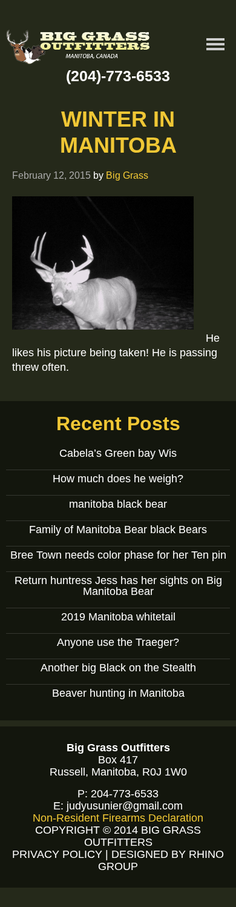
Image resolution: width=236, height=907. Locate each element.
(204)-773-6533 (118, 75)
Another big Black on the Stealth (118, 668)
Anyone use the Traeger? (118, 642)
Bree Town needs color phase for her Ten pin (118, 555)
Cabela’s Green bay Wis (118, 453)
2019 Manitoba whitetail (118, 617)
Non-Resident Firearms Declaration (118, 818)
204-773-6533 (125, 794)
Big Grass (127, 175)
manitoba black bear (118, 504)
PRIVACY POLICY (57, 854)
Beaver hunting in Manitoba (118, 693)
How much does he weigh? (118, 479)
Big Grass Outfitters (78, 48)
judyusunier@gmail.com (125, 806)
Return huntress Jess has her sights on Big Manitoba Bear (118, 585)
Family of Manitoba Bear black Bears (118, 529)
